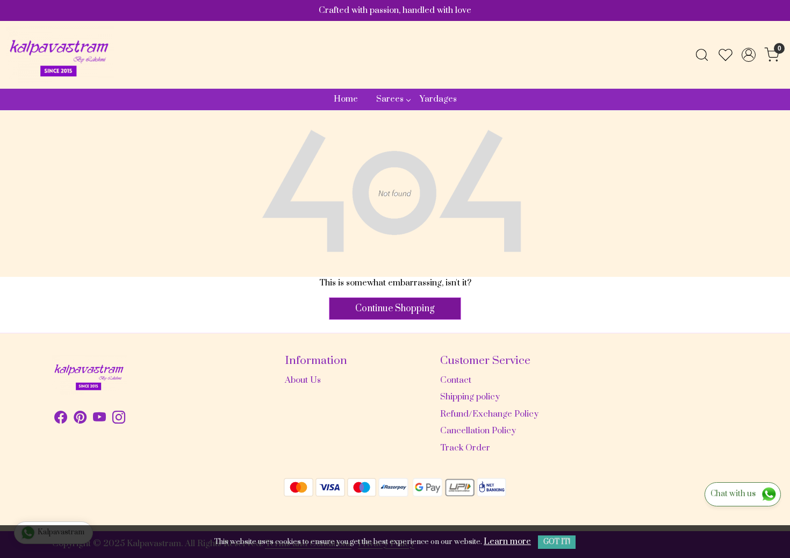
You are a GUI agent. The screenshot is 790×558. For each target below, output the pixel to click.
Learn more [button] (507, 541)
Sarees (390, 99)
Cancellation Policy (478, 430)
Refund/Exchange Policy (489, 414)
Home (346, 99)
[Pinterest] (80, 419)
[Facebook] (60, 419)
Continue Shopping (395, 308)
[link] (702, 54)
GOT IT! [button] (556, 542)
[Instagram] (118, 419)
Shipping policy (470, 396)
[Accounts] (748, 55)
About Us (303, 380)
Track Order (465, 447)
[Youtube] (99, 419)
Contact (455, 380)
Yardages (438, 99)
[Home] (60, 54)
